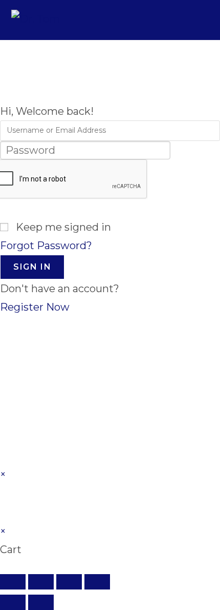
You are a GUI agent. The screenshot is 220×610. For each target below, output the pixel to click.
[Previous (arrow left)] (13, 602)
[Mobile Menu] (202, 20)
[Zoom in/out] (13, 581)
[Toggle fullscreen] (41, 581)
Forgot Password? (46, 245)
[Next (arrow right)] (41, 602)
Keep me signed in (63, 227)
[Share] (69, 581)
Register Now (35, 307)
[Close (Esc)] (97, 581)
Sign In (32, 267)
